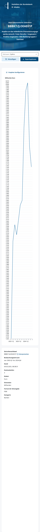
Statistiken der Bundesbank (22, 4)
